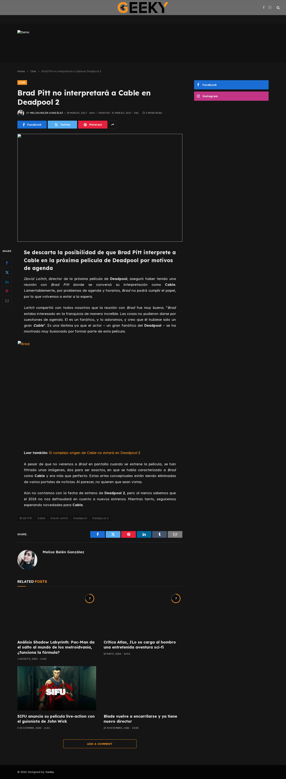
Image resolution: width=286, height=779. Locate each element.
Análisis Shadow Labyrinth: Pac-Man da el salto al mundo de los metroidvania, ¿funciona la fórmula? (55, 647)
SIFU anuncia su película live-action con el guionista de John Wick (56, 719)
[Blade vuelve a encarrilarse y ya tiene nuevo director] (143, 688)
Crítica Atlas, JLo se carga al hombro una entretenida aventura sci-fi (140, 645)
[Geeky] (143, 7)
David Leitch (59, 518)
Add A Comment (99, 743)
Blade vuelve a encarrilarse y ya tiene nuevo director (140, 719)
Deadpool (80, 518)
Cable (41, 518)
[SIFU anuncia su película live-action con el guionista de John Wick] (56, 688)
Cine (22, 82)
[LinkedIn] (7, 282)
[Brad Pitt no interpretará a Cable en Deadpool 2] (99, 188)
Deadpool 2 (100, 518)
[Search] (278, 7)
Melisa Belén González (46, 112)
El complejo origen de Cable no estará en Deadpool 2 (94, 452)
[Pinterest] (7, 291)
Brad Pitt (25, 518)
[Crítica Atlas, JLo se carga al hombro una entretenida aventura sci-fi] (143, 614)
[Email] (7, 301)
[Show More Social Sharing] (112, 125)
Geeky (49, 772)
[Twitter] (7, 272)
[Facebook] (7, 263)
